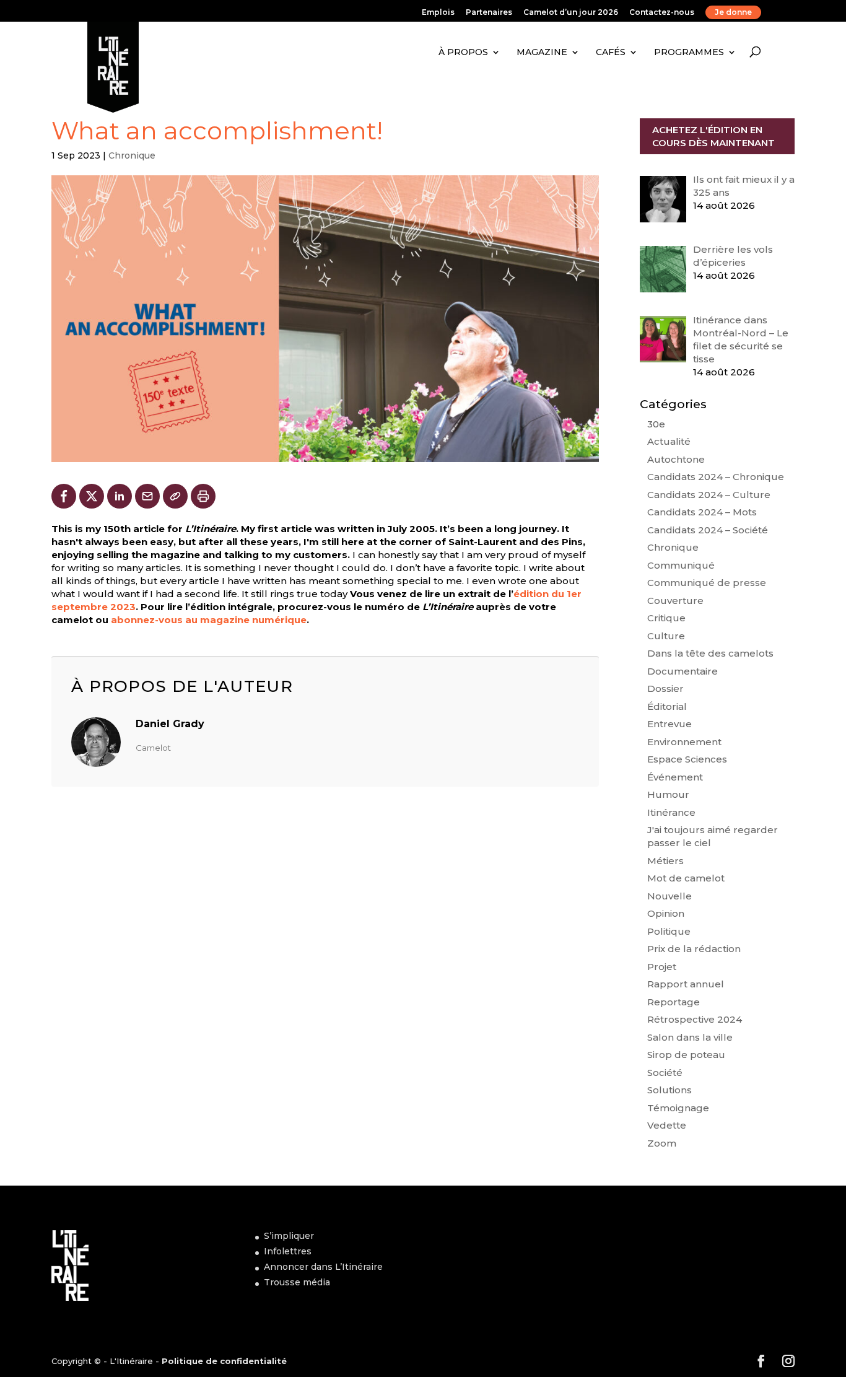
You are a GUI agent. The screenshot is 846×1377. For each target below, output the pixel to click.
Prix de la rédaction (694, 949)
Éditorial (667, 706)
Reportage (673, 1002)
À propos (463, 52)
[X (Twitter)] (91, 496)
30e (656, 424)
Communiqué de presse (706, 582)
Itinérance (671, 812)
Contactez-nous (661, 13)
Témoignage (678, 1108)
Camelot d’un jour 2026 (570, 13)
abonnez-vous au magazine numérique (209, 620)
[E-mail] (147, 496)
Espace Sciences (687, 759)
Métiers (665, 861)
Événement (675, 777)
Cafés (611, 52)
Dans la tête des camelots (710, 653)
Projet (661, 967)
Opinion (665, 913)
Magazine (542, 52)
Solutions (669, 1090)
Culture (666, 636)
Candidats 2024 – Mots (702, 512)
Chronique (131, 155)
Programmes (689, 52)
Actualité (669, 441)
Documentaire (682, 671)
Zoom (661, 1143)
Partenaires (489, 13)
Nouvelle (669, 896)
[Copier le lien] (175, 496)
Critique (666, 618)
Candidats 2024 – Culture (708, 495)
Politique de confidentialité (224, 1361)
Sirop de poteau (686, 1054)
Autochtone (676, 459)
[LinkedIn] (119, 496)
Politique (669, 931)
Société (664, 1072)
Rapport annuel (685, 984)
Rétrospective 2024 (694, 1019)
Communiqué (681, 565)
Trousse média (297, 1282)
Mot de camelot (686, 878)
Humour (668, 794)
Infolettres (288, 1251)
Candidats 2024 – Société (707, 530)
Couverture (675, 600)
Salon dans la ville (690, 1037)
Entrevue (669, 724)
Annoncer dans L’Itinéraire (323, 1266)
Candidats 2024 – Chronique (715, 477)
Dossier (665, 688)
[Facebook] (63, 496)
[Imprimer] (203, 496)
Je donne (733, 12)
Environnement (684, 742)
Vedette (666, 1125)
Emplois (438, 13)
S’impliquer (289, 1235)
